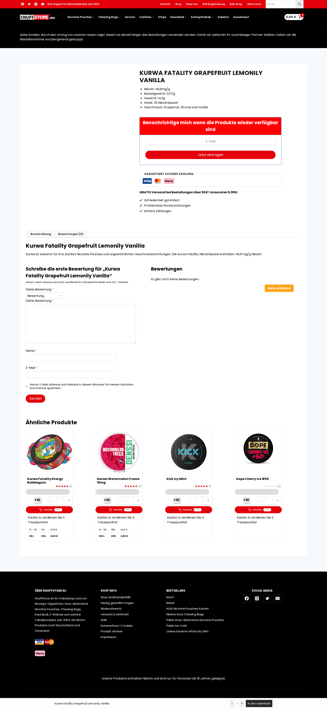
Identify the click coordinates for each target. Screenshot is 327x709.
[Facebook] (23, 4)
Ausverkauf (241, 17)
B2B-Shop (236, 4)
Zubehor (223, 17)
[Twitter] (29, 4)
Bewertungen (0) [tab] (70, 234)
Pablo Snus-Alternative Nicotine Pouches (195, 620)
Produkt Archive (111, 631)
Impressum (108, 637)
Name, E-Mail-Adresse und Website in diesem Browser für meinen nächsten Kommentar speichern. (81, 386)
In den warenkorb (259, 703)
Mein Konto (254, 4)
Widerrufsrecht (111, 609)
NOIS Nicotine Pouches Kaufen (187, 609)
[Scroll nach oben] (321, 690)
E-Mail (31, 368)
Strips (162, 17)
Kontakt (165, 4)
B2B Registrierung (214, 4)
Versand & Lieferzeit (115, 614)
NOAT (170, 597)
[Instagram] (36, 4)
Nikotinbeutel (48, 166)
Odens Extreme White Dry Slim (187, 631)
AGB (104, 620)
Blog (178, 4)
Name (31, 351)
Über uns (192, 4)
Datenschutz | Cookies (117, 626)
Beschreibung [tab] (40, 234)
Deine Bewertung (40, 290)
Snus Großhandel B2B (115, 597)
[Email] (43, 4)
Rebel (170, 603)
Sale (69, 166)
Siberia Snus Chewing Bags (185, 614)
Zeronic (130, 17)
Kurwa (61, 166)
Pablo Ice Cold (176, 626)
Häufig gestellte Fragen (117, 603)
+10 (37, 500)
